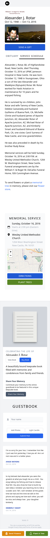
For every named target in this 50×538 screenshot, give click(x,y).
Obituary (12, 55)
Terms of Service (31, 527)
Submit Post (25, 436)
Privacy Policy (18, 527)
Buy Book (25, 360)
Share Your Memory (16, 394)
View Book (12, 360)
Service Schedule (31, 55)
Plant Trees (25, 282)
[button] (25, 257)
